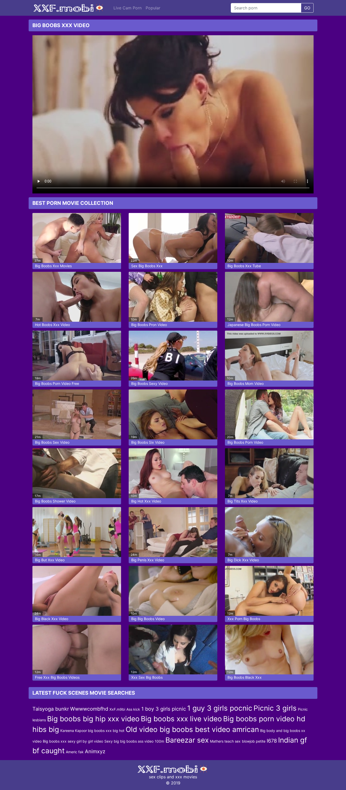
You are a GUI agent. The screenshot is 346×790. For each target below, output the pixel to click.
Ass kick (133, 709)
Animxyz (95, 751)
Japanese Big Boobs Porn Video (253, 324)
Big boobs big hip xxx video (93, 718)
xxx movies (186, 776)
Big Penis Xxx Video (147, 560)
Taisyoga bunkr (50, 709)
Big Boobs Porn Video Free (57, 383)
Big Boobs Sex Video (52, 442)
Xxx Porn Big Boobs (243, 619)
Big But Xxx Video (50, 560)
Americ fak (75, 752)
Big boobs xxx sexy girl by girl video (73, 741)
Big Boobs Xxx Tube (244, 266)
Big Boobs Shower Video (55, 501)
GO (307, 7)
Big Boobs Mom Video (245, 383)
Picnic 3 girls (275, 708)
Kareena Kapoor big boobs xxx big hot (92, 730)
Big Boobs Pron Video (149, 324)
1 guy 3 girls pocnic (219, 708)
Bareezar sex (187, 740)
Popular (153, 7)
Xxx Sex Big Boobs (147, 677)
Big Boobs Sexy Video (149, 383)
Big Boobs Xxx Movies (53, 266)
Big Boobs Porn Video (245, 442)
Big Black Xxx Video (51, 619)
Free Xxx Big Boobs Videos (57, 677)
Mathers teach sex (225, 741)
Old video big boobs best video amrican (192, 729)
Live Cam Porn (127, 7)
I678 (272, 741)
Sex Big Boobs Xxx (147, 266)
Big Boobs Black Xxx (244, 677)
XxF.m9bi (117, 709)
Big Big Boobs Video (148, 619)
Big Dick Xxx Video (243, 560)
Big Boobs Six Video (147, 442)
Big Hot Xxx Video (146, 501)
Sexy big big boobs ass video (128, 741)
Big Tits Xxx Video (242, 501)
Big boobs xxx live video (181, 718)
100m (159, 741)
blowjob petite (253, 741)
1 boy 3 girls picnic (163, 709)
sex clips (157, 776)
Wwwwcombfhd (89, 709)
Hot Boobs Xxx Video (52, 324)
